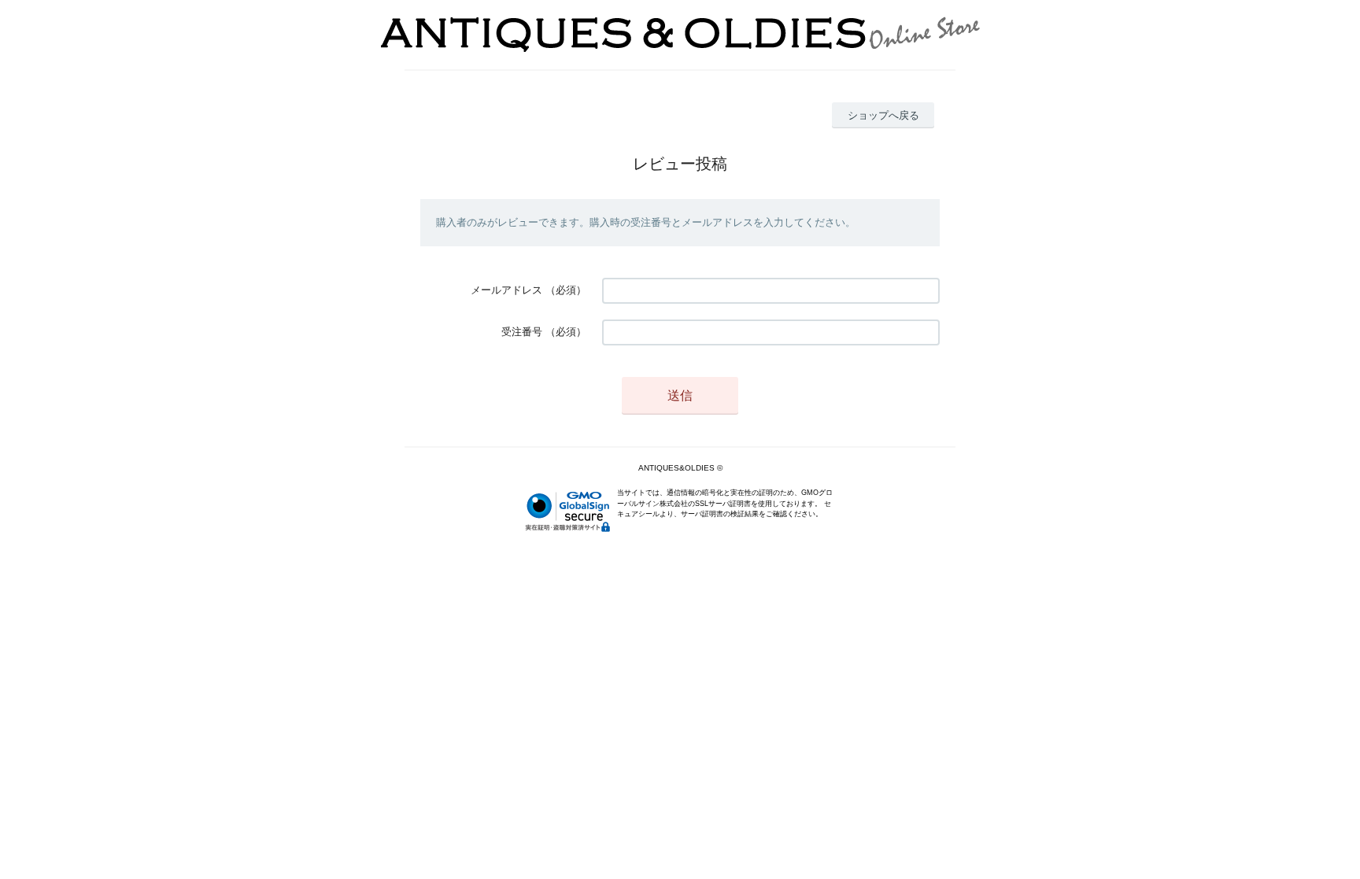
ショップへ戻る (883, 115)
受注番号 (521, 332)
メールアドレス (506, 290)
